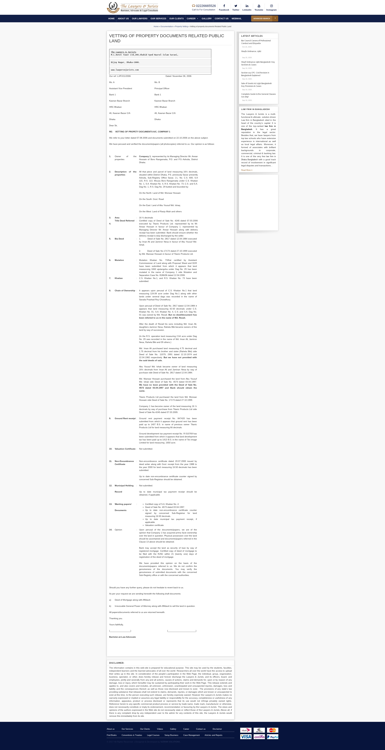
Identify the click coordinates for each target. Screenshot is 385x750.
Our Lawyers (139, 18)
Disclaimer (217, 729)
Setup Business (171, 735)
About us (123, 18)
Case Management (191, 735)
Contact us (221, 18)
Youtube (259, 10)
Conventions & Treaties (132, 735)
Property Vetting (181, 26)
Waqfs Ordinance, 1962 (251, 51)
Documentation (167, 26)
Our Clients (176, 18)
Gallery (207, 18)
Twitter (235, 10)
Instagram (271, 10)
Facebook (224, 10)
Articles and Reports (213, 735)
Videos (160, 729)
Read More (246, 170)
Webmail (237, 18)
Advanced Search (261, 18)
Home (111, 18)
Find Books (112, 735)
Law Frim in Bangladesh (255, 109)
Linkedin (246, 10)
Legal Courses (153, 735)
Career (191, 18)
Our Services (158, 18)
